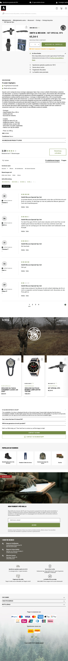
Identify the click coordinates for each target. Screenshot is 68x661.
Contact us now (34, 432)
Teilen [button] (27, 207)
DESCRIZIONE (6, 80)
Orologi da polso (47, 20)
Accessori (31, 20)
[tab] (52, 160)
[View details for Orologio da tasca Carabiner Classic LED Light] (10, 367)
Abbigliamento (6, 20)
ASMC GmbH (40, 643)
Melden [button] (23, 207)
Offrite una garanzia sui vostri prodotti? (13, 423)
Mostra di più (62, 320)
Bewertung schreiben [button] (57, 152)
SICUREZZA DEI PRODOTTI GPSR (12, 140)
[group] (11, 150)
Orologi (38, 20)
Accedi (34, 525)
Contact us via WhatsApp (35, 437)
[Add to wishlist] (26, 26)
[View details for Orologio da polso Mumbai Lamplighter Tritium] (34, 367)
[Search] (3, 14)
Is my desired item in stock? (10, 410)
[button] (5, 168)
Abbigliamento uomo (19, 20)
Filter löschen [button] (6, 186)
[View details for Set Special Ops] (57, 367)
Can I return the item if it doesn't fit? (12, 419)
